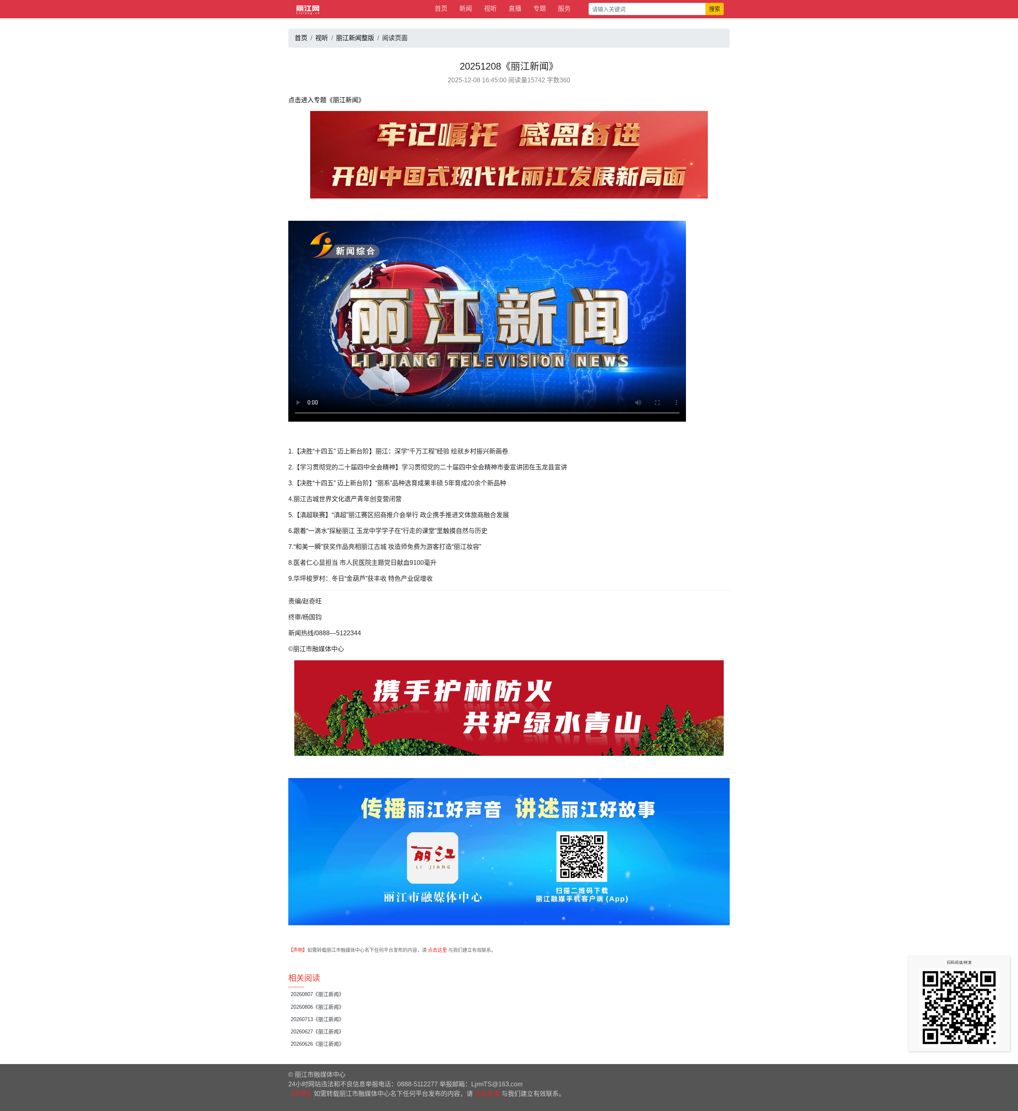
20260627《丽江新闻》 (317, 1032)
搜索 (714, 9)
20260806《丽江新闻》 (317, 1007)
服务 (564, 8)
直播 (515, 8)
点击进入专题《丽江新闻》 (326, 100)
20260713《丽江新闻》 (317, 1019)
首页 (441, 8)
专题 (539, 8)
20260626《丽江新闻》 (317, 1044)
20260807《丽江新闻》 (317, 994)
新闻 (465, 8)
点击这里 (437, 950)
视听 (490, 8)
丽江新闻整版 (355, 38)
